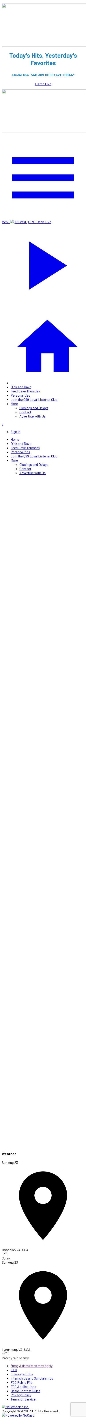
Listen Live (43, 84)
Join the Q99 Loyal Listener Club (34, 399)
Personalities (20, 395)
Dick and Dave (21, 387)
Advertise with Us (32, 416)
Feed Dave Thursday (25, 391)
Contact (25, 412)
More (14, 403)
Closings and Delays (33, 408)
